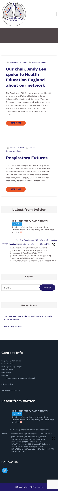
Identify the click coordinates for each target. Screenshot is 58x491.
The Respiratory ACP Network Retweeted (38, 240)
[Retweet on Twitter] (17, 240)
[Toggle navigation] (53, 14)
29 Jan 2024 (45, 244)
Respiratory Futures (26, 157)
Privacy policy (7, 384)
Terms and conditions (10, 390)
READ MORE (16, 123)
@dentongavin (29, 244)
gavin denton (15, 244)
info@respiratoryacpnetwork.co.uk (20, 378)
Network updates (39, 63)
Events (32, 148)
